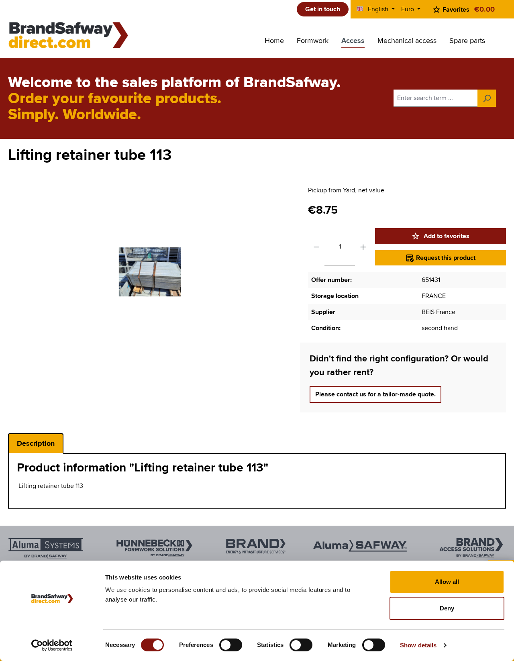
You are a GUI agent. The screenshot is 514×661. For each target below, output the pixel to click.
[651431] (150, 272)
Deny (447, 608)
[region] (150, 272)
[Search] (486, 98)
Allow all (447, 581)
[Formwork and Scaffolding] (68, 35)
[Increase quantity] (363, 246)
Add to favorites (445, 236)
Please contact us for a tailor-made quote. (375, 394)
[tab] (35, 443)
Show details (418, 645)
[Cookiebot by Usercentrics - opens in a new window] (52, 645)
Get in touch (322, 9)
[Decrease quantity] (316, 246)
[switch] (230, 645)
